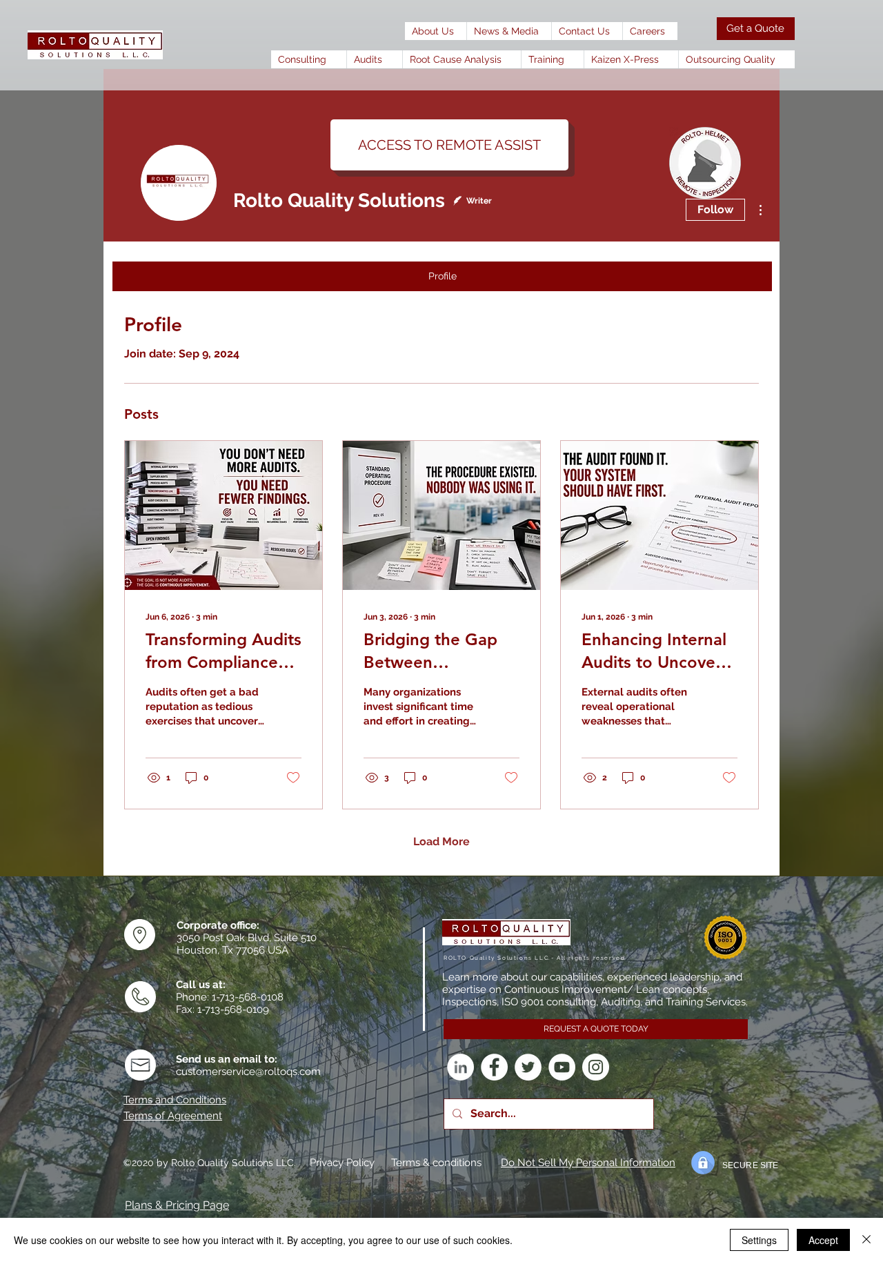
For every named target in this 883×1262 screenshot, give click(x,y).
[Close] (866, 1240)
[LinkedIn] (460, 1067)
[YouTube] (561, 1067)
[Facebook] (494, 1067)
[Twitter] (528, 1067)
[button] (508, 31)
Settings (759, 1240)
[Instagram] (595, 1067)
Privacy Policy (342, 1162)
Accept (823, 1240)
